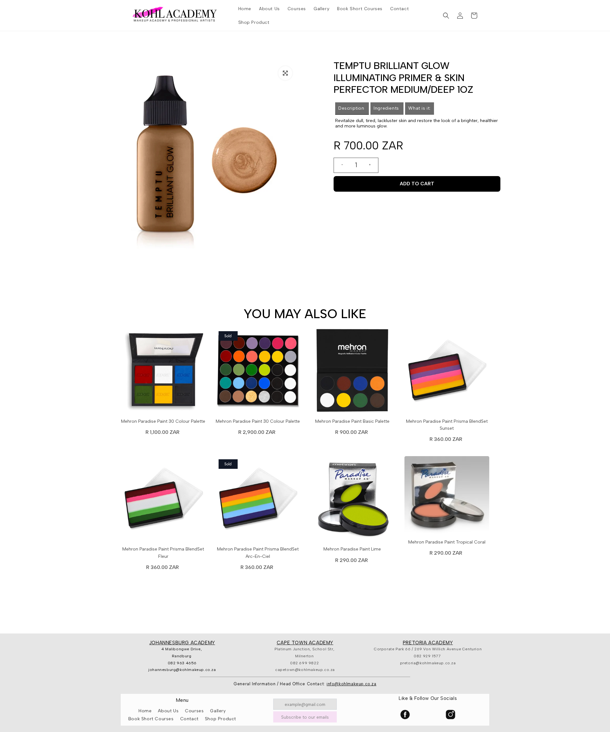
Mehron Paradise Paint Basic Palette (352, 421)
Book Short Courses (151, 719)
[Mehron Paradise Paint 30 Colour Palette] (163, 372)
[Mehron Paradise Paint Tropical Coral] (447, 496)
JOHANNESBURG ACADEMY (182, 643)
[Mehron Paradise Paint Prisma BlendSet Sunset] (447, 372)
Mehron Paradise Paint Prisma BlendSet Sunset (447, 425)
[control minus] (340, 165)
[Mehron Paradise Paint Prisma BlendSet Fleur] (163, 500)
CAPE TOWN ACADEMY (305, 643)
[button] (446, 16)
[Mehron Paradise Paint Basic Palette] (352, 372)
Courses (194, 711)
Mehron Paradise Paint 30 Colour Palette (163, 421)
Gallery (218, 711)
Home (145, 711)
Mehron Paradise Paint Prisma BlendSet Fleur (163, 552)
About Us (168, 711)
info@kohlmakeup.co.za (351, 683)
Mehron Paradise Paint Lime (352, 549)
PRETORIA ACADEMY (428, 643)
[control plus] (372, 165)
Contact (189, 719)
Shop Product (220, 719)
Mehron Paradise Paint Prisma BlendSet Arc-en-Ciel (258, 552)
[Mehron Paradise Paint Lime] (352, 500)
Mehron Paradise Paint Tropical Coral (446, 542)
